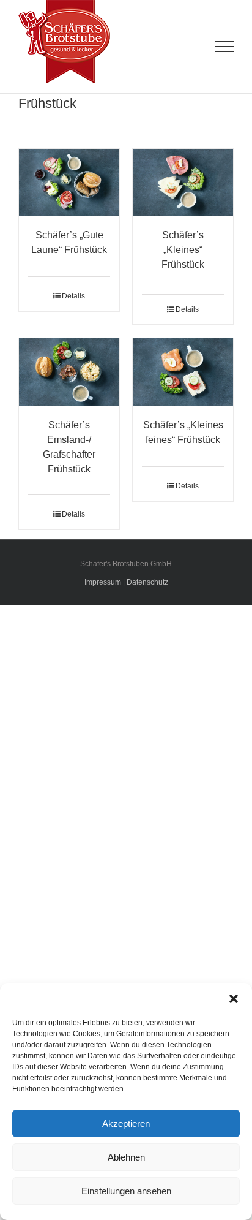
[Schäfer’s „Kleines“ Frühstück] (183, 182)
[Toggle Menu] (225, 46)
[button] (234, 999)
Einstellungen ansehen (126, 1191)
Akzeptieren (126, 1123)
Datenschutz (147, 582)
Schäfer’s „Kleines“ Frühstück (182, 250)
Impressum (102, 582)
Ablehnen (126, 1157)
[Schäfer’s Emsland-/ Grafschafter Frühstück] (69, 371)
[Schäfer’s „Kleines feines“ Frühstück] (183, 371)
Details (73, 296)
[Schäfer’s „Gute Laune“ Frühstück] (69, 182)
